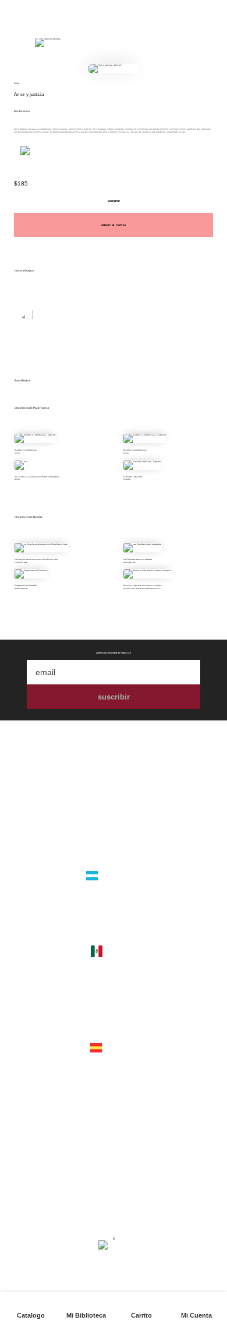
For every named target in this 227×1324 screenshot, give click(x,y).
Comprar (114, 200)
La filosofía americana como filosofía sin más (36, 559)
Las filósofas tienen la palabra (137, 559)
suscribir (114, 697)
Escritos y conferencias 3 (135, 450)
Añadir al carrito (113, 225)
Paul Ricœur (22, 111)
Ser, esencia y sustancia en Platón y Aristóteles (37, 477)
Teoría (17, 453)
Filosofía (126, 479)
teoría (16, 83)
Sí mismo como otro (132, 477)
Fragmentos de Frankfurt (26, 585)
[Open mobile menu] (16, 42)
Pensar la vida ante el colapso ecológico (142, 585)
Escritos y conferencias (26, 450)
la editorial (113, 810)
